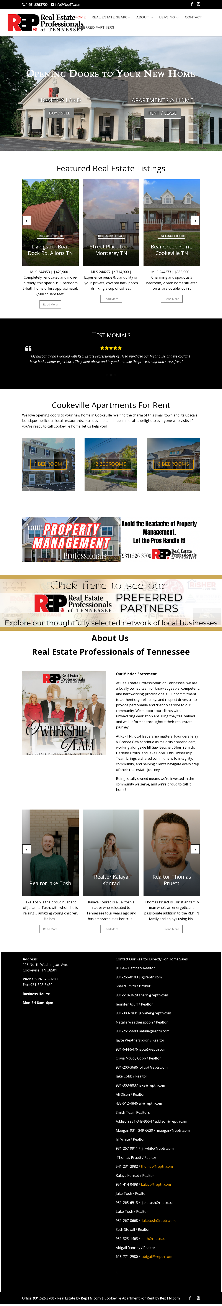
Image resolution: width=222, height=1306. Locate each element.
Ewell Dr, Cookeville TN (80, 249)
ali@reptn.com (150, 1103)
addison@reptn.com (171, 1121)
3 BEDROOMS (173, 464)
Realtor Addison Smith (146, 880)
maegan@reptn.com (173, 1130)
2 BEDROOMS (111, 464)
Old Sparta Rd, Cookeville (141, 249)
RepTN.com (91, 1298)
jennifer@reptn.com (155, 1013)
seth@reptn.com (155, 1238)
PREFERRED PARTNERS (94, 27)
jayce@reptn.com (152, 1049)
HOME (80, 17)
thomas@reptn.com (157, 1166)
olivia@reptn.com (154, 1067)
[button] (107, 375)
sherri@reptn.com (153, 995)
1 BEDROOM (48, 464)
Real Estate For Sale (81, 236)
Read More (80, 304)
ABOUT (142, 17)
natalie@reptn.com (154, 1031)
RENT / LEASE (162, 113)
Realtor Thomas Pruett (25, 880)
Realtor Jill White (85, 883)
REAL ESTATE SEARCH (111, 17)
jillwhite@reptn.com (158, 1148)
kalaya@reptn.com (156, 1184)
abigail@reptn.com (157, 1256)
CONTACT (193, 17)
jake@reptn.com (152, 1085)
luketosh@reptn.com (159, 1220)
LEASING (167, 17)
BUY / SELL (59, 113)
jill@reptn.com (150, 977)
